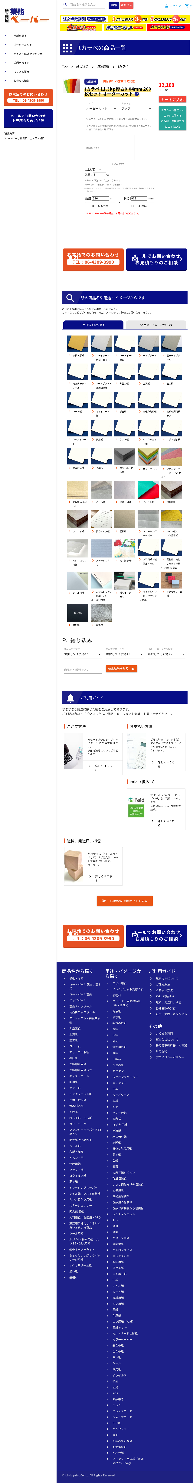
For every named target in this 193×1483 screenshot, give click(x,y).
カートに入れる (172, 99)
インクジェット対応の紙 (128, 989)
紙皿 (115, 1226)
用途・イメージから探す (156, 325)
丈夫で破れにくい (124, 1172)
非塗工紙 (75, 1028)
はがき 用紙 (120, 1124)
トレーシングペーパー (83, 1187)
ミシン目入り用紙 (80, 1199)
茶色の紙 (118, 1065)
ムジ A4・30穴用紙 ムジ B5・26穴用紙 (84, 1241)
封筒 (115, 1107)
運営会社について (167, 1039)
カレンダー (120, 1083)
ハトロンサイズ (122, 1250)
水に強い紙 (120, 1136)
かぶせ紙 (118, 1453)
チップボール (77, 1000)
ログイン (175, 6)
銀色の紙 (118, 1345)
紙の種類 (82, 66)
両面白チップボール (82, 1012)
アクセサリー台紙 (80, 1265)
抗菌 (115, 1381)
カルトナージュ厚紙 (125, 1333)
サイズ (89, 103)
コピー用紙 (120, 983)
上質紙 (73, 1034)
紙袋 (115, 1232)
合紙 (115, 1029)
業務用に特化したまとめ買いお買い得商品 (84, 1225)
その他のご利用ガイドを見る (124, 901)
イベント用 (76, 1158)
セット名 (126, 103)
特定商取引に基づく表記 (171, 1045)
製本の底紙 (120, 1023)
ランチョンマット (124, 1214)
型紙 (115, 1035)
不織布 (73, 1112)
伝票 (115, 1089)
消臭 (115, 1387)
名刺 (115, 1041)
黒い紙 (73, 1271)
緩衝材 (73, 1277)
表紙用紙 (118, 1298)
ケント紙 (75, 1088)
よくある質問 (16, 71)
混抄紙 (73, 1181)
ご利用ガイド (16, 62)
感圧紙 (73, 1058)
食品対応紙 (76, 1106)
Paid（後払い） (143, 781)
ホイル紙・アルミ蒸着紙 (84, 1193)
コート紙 (75, 1046)
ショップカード (122, 1417)
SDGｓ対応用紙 (122, 1148)
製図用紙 (118, 1262)
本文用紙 (118, 1304)
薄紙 (115, 1053)
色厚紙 (117, 1315)
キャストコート (79, 1076)
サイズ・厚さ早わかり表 (23, 53)
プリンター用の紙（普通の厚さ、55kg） (128, 1461)
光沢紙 (117, 1130)
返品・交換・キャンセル (171, 1014)
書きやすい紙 (121, 1256)
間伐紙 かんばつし (81, 1140)
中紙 (115, 1280)
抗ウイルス (120, 1375)
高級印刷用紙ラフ (80, 1070)
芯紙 (115, 1101)
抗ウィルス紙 (77, 1175)
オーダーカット (17, 44)
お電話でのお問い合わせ (28, 97)
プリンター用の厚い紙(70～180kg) (127, 1003)
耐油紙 (117, 1011)
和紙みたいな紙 (122, 1441)
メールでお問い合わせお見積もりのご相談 (28, 118)
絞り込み (126, 5)
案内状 (117, 1118)
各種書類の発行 (166, 1008)
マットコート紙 (79, 1052)
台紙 (115, 1160)
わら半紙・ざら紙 (80, 1118)
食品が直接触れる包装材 (128, 1208)
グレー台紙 (120, 1113)
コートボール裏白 (80, 994)
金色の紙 (118, 1351)
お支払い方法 (141, 726)
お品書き (118, 1399)
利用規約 (161, 1051)
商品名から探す (93, 324)
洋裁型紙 (118, 1244)
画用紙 (73, 1082)
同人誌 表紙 (76, 1211)
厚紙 (115, 1309)
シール (117, 1363)
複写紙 (117, 1017)
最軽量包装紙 (121, 1196)
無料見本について (167, 978)
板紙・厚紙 (76, 978)
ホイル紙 (118, 1286)
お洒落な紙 (120, 1447)
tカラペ (123, 66)
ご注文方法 (76, 726)
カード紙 (118, 1292)
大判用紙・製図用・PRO (85, 1217)
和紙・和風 (76, 1152)
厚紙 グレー (120, 1327)
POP (115, 1393)
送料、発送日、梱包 (84, 840)
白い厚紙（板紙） (124, 1321)
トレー (117, 1220)
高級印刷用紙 (77, 1064)
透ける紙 (118, 1268)
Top (65, 66)
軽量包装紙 (120, 1178)
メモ (115, 1435)
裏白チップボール (80, 1006)
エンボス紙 (120, 1274)
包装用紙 (103, 66)
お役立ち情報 (16, 80)
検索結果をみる (121, 669)
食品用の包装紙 (122, 1202)
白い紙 (117, 1357)
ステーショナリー (80, 1205)
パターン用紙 (121, 1238)
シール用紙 (76, 1233)
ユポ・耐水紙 (77, 1100)
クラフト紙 (76, 1170)
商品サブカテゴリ (115, 648)
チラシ (117, 1405)
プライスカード (122, 1411)
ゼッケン (118, 1071)
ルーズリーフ (121, 1095)
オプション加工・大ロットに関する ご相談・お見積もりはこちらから (172, 118)
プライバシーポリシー (170, 1057)
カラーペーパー (79, 1124)
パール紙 (75, 1146)
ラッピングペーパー (125, 1077)
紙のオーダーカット (82, 1249)
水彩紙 (117, 1142)
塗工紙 (73, 1040)
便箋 (115, 1166)
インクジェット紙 (80, 1094)
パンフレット (121, 1429)
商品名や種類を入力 (79, 4)
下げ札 (117, 1423)
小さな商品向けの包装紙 (128, 1184)
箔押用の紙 (120, 1047)
